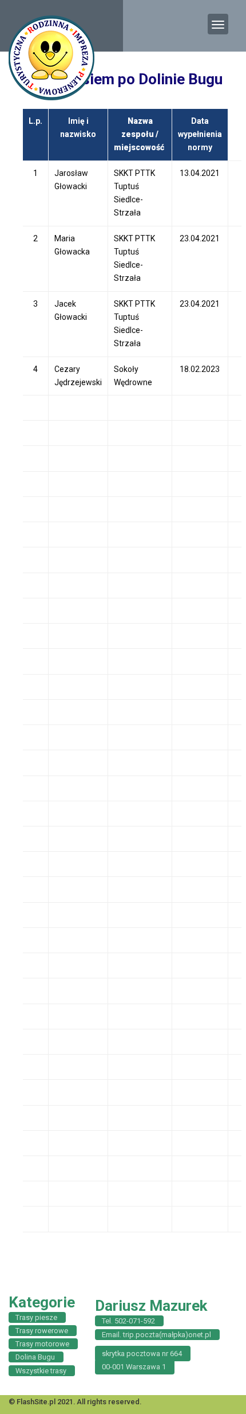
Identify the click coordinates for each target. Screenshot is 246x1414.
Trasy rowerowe (41, 1330)
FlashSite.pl (36, 1401)
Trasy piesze (36, 1317)
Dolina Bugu (35, 1357)
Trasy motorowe (42, 1343)
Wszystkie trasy (40, 1370)
